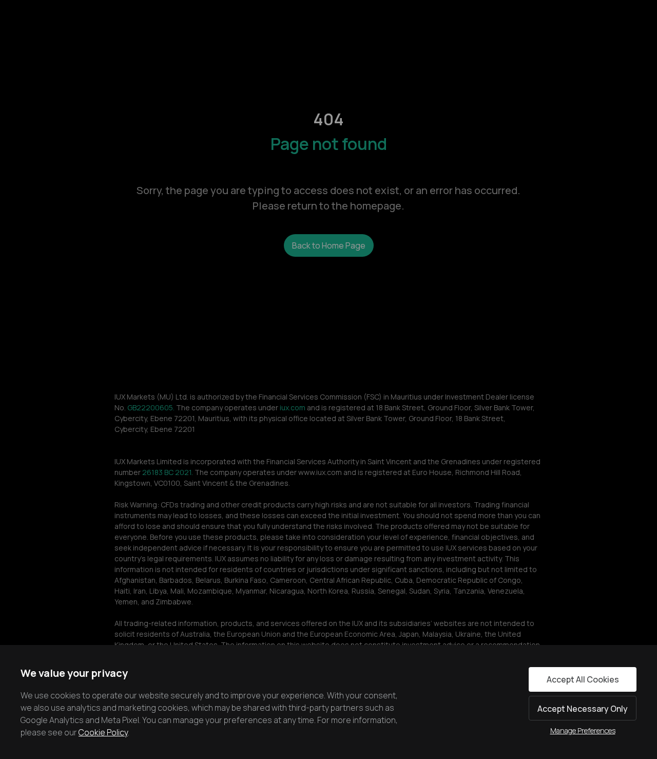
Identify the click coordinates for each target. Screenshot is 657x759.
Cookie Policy (103, 732)
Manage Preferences (582, 730)
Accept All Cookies (583, 679)
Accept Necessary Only (582, 708)
